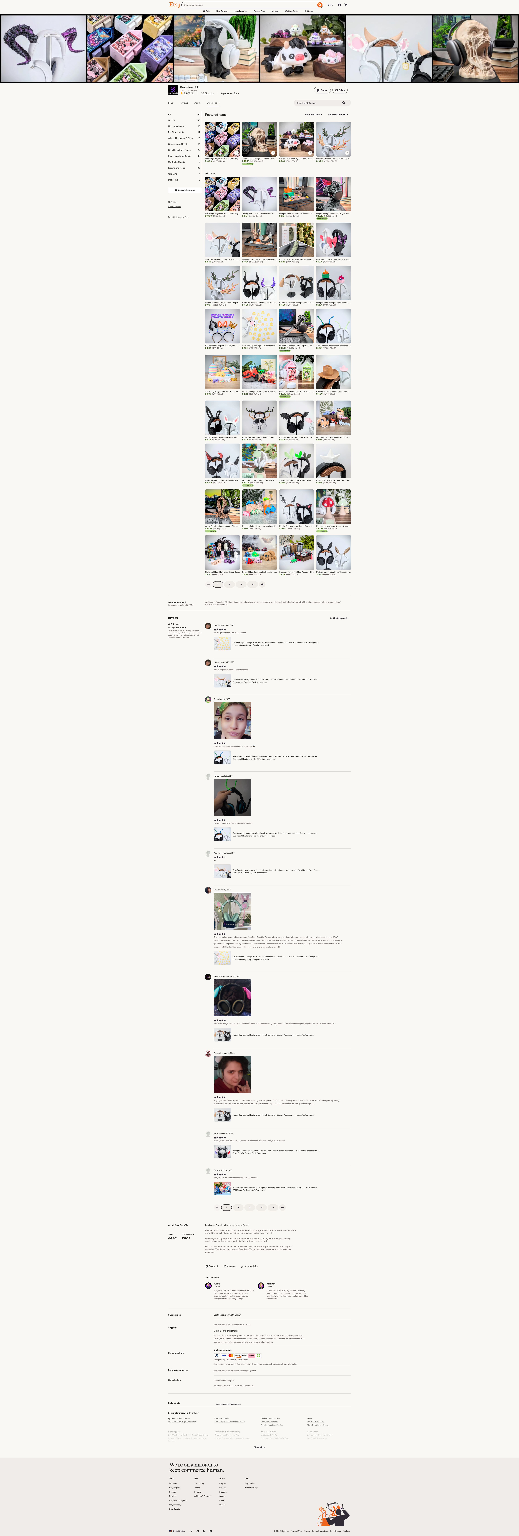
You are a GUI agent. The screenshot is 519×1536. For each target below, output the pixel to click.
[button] (322, 90)
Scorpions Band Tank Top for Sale (274, 1438)
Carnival (217, 1053)
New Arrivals (221, 11)
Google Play (199, 1518)
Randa (216, 776)
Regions (346, 1531)
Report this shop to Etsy (178, 217)
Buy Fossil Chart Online (317, 1438)
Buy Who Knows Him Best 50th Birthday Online (188, 1435)
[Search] (320, 5)
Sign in (330, 5)
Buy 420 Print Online (316, 1422)
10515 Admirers (174, 207)
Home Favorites (240, 11)
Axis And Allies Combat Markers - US (229, 1422)
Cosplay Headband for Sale (272, 1425)
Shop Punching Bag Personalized (182, 1422)
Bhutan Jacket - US (269, 1435)
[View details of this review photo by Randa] (232, 797)
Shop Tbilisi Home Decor (317, 1425)
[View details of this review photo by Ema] (232, 911)
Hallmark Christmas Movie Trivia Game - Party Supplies (187, 1439)
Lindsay (217, 625)
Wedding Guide (291, 11)
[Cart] (346, 5)
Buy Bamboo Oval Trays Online (320, 1435)
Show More (259, 1447)
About (197, 103)
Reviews (184, 103)
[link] (208, 584)
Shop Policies (213, 103)
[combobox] (249, 5)
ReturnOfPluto (220, 976)
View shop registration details (228, 1404)
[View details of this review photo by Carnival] (232, 1074)
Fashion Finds (259, 11)
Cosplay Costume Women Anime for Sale (231, 1438)
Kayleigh (217, 853)
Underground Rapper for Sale (226, 1435)
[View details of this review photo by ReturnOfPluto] (232, 997)
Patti (216, 1170)
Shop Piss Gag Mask (269, 1422)
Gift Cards (309, 11)
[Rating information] (181, 93)
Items (170, 103)
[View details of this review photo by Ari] (232, 720)
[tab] (185, 114)
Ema (216, 890)
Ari (215, 699)
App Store (178, 1518)
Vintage (275, 11)
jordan (216, 1133)
